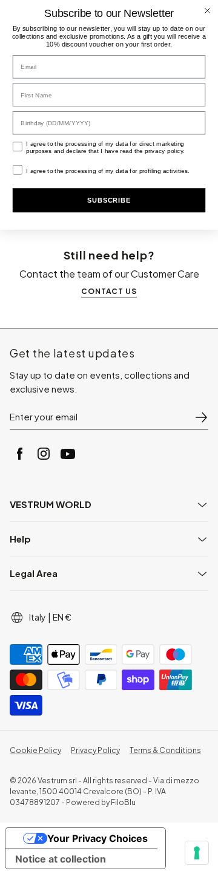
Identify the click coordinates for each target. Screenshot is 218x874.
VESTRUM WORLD (50, 504)
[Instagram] (43, 453)
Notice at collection (60, 859)
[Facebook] (19, 453)
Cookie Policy (35, 750)
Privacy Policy (95, 750)
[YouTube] (68, 453)
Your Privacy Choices (97, 838)
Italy (37, 616)
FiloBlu (123, 802)
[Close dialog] (207, 10)
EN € (62, 616)
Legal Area (34, 573)
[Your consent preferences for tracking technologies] (196, 852)
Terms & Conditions (165, 750)
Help (20, 538)
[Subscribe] (201, 417)
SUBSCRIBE (109, 200)
